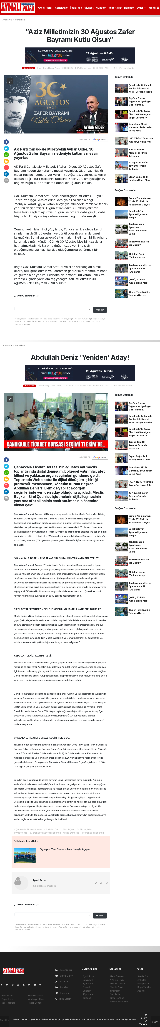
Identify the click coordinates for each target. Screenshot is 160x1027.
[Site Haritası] (36, 984)
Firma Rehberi (117, 998)
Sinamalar (115, 990)
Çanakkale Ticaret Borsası (28, 514)
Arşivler (63, 987)
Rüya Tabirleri (144, 987)
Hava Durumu (117, 976)
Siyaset (88, 7)
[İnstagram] (14, 984)
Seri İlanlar (115, 994)
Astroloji (141, 990)
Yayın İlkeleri (8, 999)
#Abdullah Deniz (52, 829)
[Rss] (30, 984)
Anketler (142, 980)
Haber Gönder (35, 1002)
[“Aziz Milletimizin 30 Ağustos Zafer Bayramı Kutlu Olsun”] (56, 104)
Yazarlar (64, 981)
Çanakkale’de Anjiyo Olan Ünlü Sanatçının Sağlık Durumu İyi (139, 114)
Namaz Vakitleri (117, 983)
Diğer (140, 7)
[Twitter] (8, 984)
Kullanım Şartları (35, 995)
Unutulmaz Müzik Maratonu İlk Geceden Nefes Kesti (140, 127)
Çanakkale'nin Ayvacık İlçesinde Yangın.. (138, 214)
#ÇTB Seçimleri (84, 829)
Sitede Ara (143, 976)
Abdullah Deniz (46, 518)
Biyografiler (143, 983)
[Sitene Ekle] (41, 984)
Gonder (100, 310)
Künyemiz (64, 993)
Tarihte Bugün (117, 987)
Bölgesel (129, 7)
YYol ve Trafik (117, 980)
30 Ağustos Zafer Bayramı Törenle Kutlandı (138, 165)
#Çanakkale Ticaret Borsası (28, 829)
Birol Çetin (35, 616)
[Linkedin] (25, 984)
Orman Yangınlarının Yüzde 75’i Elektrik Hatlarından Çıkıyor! (139, 201)
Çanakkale (61, 7)
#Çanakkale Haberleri (93, 832)
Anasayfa (7, 19)
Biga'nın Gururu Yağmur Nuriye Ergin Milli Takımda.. (139, 101)
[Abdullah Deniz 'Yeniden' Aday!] (56, 422)
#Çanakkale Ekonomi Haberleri (45, 832)
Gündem (101, 7)
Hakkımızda (7, 995)
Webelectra (74, 531)
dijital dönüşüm (73, 540)
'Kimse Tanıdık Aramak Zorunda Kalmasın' (137, 152)
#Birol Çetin (69, 829)
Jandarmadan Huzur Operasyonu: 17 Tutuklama (139, 268)
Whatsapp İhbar (36, 999)
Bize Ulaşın (65, 998)
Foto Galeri (65, 970)
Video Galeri (66, 975)
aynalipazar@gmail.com (44, 885)
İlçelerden (76, 7)
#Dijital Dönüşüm (71, 832)
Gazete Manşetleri (119, 1001)
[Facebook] (3, 984)
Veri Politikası (8, 1002)
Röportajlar (115, 7)
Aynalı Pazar (45, 7)
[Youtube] (19, 984)
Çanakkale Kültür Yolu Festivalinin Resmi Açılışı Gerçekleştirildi (140, 88)
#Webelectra (20, 832)
